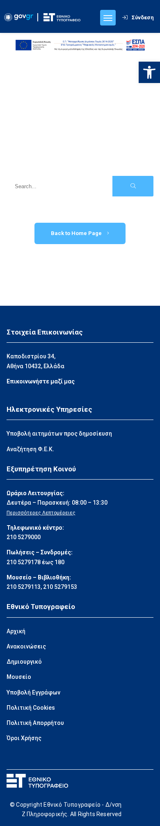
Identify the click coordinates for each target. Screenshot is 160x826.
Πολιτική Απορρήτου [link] (35, 723)
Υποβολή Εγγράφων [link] (33, 692)
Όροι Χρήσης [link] (24, 738)
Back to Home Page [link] (77, 233)
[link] (149, 72)
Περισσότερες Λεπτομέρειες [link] (41, 513)
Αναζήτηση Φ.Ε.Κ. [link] (30, 449)
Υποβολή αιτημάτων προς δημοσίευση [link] (59, 433)
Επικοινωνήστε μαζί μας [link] (41, 381)
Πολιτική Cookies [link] (31, 707)
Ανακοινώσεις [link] (26, 646)
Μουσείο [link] (19, 677)
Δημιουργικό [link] (24, 661)
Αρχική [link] (16, 631)
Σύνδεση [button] (143, 17)
